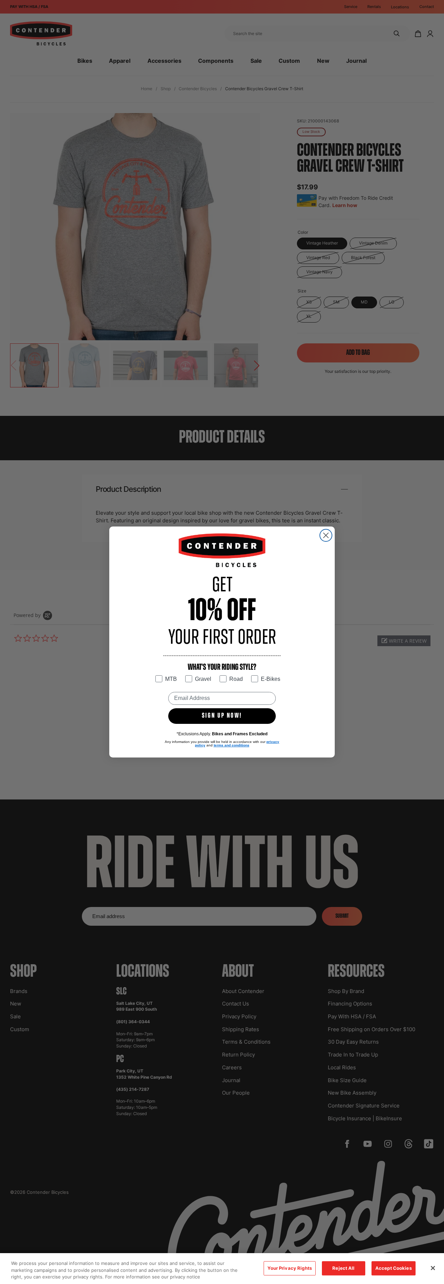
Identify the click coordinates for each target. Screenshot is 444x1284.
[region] (222, 1268)
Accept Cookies (393, 1268)
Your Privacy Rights (289, 1268)
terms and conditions (231, 745)
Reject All (343, 1268)
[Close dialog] (326, 535)
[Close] (433, 1268)
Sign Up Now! (222, 715)
